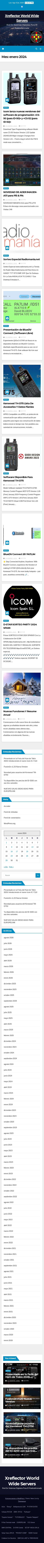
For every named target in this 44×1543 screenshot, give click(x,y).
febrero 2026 (9, 972)
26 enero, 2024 (11, 200)
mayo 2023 (8, 1150)
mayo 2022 (8, 1220)
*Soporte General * (7, 1517)
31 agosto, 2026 (13, 1381)
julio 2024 (8, 1070)
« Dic (6, 867)
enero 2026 (8, 978)
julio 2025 (8, 1012)
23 (12, 856)
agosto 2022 (8, 1202)
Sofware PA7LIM (7, 1512)
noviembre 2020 (10, 1323)
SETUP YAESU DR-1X (32, 1527)
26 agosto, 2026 (13, 1430)
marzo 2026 (8, 966)
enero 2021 (8, 1312)
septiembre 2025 (10, 1001)
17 (17, 851)
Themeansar (22, 1501)
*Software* (27, 1512)
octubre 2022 (9, 1191)
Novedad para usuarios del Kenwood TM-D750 (19, 1425)
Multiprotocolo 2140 (19, 1506)
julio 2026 (8, 943)
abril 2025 (8, 1024)
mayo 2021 (8, 1289)
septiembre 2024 (10, 1058)
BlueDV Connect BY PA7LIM (19, 554)
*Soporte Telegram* (32, 1517)
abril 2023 (8, 1156)
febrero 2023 (9, 1168)
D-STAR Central (18, 1527)
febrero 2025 (9, 1035)
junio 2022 (8, 1214)
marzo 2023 (8, 1162)
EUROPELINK (21, 1522)
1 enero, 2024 (10, 719)
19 (27, 851)
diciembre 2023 (10, 1110)
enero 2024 (8, 1104)
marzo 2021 (8, 1300)
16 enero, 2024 (11, 485)
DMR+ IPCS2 (18, 1512)
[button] (36, 49)
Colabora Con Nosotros (9, 1538)
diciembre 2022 (10, 1179)
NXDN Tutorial (33, 1533)
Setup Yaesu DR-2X (8, 1533)
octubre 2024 (9, 1053)
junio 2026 (8, 949)
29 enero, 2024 (11, 126)
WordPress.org (9, 823)
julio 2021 (8, 1277)
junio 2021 (8, 1283)
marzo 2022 (8, 1231)
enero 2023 (8, 1173)
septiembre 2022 (10, 1197)
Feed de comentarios (12, 818)
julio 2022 (8, 1208)
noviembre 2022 (10, 1185)
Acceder (7, 806)
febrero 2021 (9, 1306)
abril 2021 (8, 1294)
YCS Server (31, 1522)
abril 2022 (8, 1225)
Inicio (3, 1506)
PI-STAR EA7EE (32, 1506)
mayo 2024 (8, 1081)
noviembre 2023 (10, 1116)
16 (12, 851)
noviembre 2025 (10, 989)
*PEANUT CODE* (21, 1533)
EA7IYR (23, 126)
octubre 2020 (9, 1329)
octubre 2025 (9, 995)
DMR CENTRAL (7, 1527)
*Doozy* (9, 1506)
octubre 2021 (9, 1260)
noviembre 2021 (10, 1254)
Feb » (11, 867)
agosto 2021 (8, 1271)
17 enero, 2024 (11, 411)
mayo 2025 (8, 1018)
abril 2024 (8, 1087)
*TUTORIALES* (20, 1517)
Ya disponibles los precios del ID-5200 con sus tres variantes (21, 1451)
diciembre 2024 (10, 1041)
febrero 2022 (9, 1237)
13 (32, 847)
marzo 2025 (8, 1030)
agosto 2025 (8, 1007)
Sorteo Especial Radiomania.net (21, 259)
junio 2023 (8, 1145)
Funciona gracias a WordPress (15, 1498)
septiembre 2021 (10, 1266)
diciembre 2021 (10, 1248)
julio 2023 (8, 1139)
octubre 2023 (9, 1122)
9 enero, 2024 (10, 632)
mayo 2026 (8, 955)
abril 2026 (8, 961)
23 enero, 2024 (11, 263)
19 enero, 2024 (11, 337)
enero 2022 (8, 1243)
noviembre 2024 (10, 1047)
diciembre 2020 (10, 1317)
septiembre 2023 (10, 1127)
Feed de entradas (11, 812)
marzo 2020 (8, 1335)
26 (27, 856)
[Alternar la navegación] (40, 49)
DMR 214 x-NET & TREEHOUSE (28, 1538)
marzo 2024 (8, 1093)
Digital (6, 107)
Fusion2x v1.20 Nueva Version (16, 767)
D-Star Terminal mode (8, 1522)
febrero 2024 (9, 1099)
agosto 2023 (8, 1133)
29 (6, 860)
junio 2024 (8, 1076)
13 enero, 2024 (11, 558)
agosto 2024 (8, 1064)
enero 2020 (8, 1340)
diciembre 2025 (10, 984)
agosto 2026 (8, 938)
